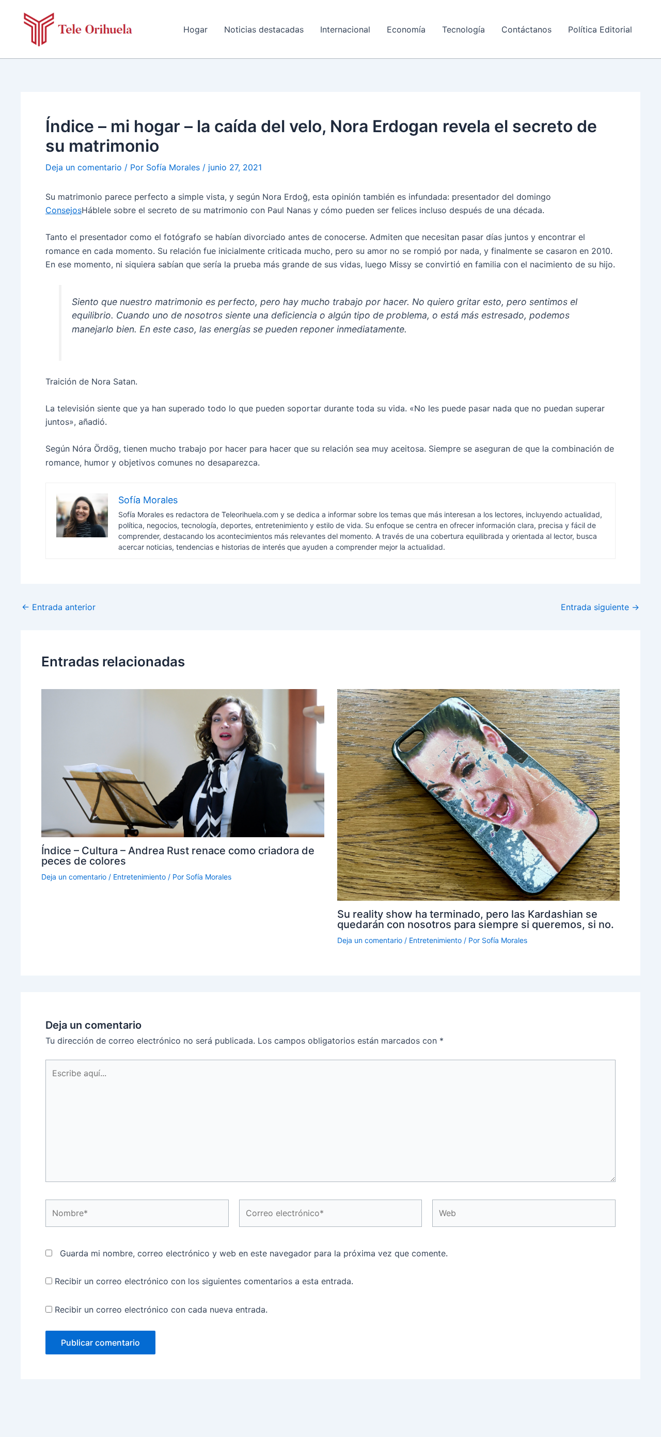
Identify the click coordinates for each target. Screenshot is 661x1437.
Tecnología (463, 29)
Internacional (345, 29)
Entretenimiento (139, 876)
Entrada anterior (59, 607)
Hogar (195, 29)
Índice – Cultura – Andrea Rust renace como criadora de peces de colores (177, 855)
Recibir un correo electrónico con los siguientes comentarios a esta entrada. (204, 1281)
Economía (406, 29)
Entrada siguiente (600, 607)
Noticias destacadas (264, 29)
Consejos (63, 210)
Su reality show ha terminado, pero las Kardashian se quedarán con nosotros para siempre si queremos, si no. (475, 919)
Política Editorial (600, 29)
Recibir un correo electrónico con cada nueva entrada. (161, 1309)
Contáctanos (526, 29)
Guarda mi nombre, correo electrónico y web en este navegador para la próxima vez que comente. (254, 1253)
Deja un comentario (83, 167)
